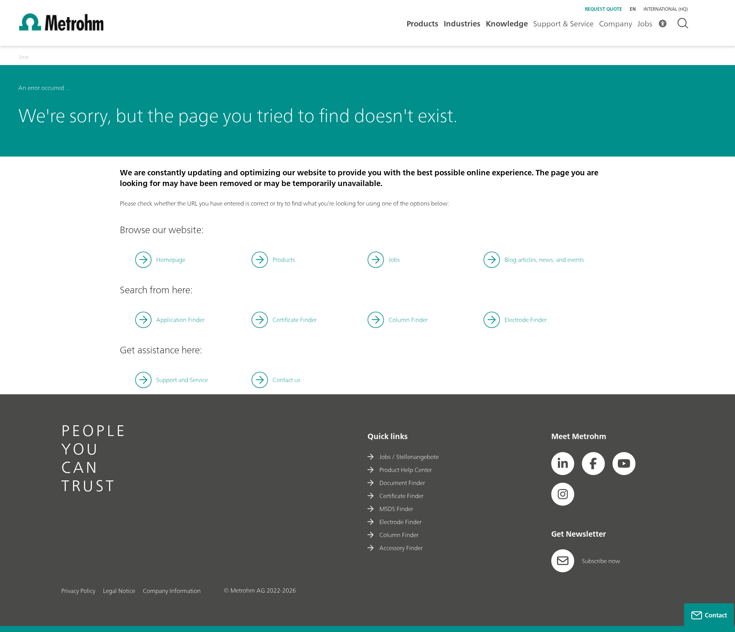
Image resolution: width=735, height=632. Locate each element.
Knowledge (507, 23)
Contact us (286, 379)
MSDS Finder (396, 508)
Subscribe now (601, 560)
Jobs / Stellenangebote (409, 456)
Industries (462, 23)
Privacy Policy (78, 590)
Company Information (172, 590)
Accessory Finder (401, 547)
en (633, 9)
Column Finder (408, 319)
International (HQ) (666, 9)
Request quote (603, 9)
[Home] (61, 28)
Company (615, 23)
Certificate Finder (295, 319)
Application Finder (180, 319)
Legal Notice (119, 590)
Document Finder (402, 482)
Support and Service (182, 379)
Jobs (644, 23)
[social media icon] (562, 463)
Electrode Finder (526, 319)
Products (422, 23)
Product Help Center (405, 469)
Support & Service (563, 23)
